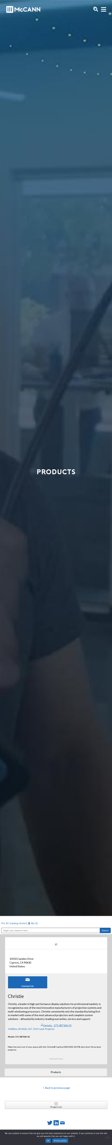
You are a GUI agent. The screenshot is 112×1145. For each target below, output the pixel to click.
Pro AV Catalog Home (13, 923)
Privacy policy (60, 1140)
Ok (48, 1140)
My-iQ (34, 923)
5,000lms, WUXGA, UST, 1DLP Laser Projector (31, 1028)
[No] (107, 1137)
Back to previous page (57, 1087)
